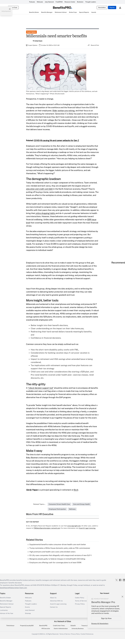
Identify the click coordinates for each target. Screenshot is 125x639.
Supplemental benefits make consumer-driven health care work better (57, 544)
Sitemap (28, 613)
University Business (78, 628)
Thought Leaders (90, 2)
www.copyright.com (74, 526)
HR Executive (45, 628)
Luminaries (4, 610)
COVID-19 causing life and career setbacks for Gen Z (56, 140)
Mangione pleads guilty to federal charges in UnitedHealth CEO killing (57, 559)
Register (112, 7)
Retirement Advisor (7, 604)
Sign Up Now (106, 618)
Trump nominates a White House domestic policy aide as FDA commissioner (59, 548)
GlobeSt (73, 625)
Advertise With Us (56, 601)
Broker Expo (13, 7)
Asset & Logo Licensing (58, 604)
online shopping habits (45, 213)
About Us (53, 597)
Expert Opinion (31, 32)
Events (27, 607)
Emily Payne (38, 41)
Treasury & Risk (86, 625)
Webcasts (40, 2)
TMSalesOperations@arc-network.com (47, 528)
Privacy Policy (75, 634)
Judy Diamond (49, 2)
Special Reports (5, 607)
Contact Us (54, 607)
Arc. (44, 634)
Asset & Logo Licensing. (87, 528)
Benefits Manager (6, 601)
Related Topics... (39, 504)
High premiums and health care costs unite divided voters (52, 552)
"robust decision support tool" (41, 388)
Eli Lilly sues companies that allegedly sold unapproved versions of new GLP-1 (60, 555)
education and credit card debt (39, 189)
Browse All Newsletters (99, 623)
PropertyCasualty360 (27, 625)
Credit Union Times (59, 625)
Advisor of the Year (6, 613)
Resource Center (70, 2)
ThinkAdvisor (10, 625)
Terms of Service (65, 634)
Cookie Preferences (87, 634)
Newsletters (102, 7)
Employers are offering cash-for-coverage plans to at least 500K (55, 562)
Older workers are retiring (63, 110)
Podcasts (32, 2)
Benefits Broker (5, 597)
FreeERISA (59, 2)
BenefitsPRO (43, 625)
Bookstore (80, 2)
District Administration (61, 628)
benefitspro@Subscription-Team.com (13, 588)
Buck (76, 490)
